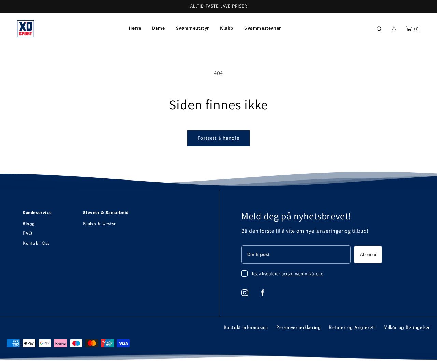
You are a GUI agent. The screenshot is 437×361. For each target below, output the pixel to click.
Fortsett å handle (218, 138)
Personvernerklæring (298, 327)
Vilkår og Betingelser (407, 327)
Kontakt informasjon (246, 327)
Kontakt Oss (36, 243)
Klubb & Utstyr (99, 224)
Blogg (29, 224)
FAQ (28, 233)
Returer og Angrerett (352, 327)
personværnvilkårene (302, 274)
